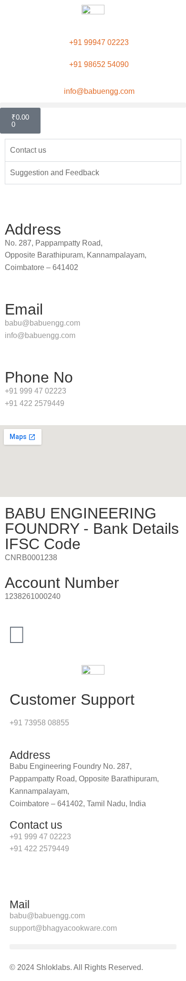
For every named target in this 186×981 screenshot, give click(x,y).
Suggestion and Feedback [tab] (54, 173)
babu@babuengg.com (42, 323)
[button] (93, 105)
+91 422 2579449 (34, 403)
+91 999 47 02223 (35, 391)
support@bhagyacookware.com (63, 928)
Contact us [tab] (28, 150)
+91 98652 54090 (99, 64)
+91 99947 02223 (99, 42)
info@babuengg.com (99, 91)
